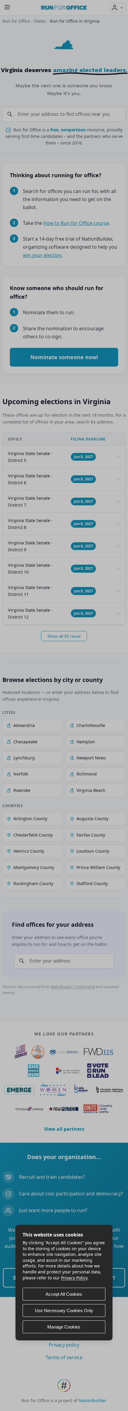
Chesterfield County (33, 835)
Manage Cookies (63, 1326)
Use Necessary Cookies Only (64, 1310)
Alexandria (24, 725)
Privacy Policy (74, 1278)
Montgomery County (33, 867)
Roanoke (21, 790)
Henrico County (28, 851)
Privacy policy (64, 1345)
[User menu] (118, 8)
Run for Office (16, 21)
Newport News (91, 758)
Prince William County (98, 867)
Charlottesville (91, 725)
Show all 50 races (64, 636)
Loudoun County (93, 851)
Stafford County (92, 883)
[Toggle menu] (7, 7)
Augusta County (92, 818)
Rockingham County (33, 883)
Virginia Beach (91, 790)
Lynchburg (24, 758)
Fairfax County (91, 835)
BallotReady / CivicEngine (73, 986)
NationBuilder (93, 1400)
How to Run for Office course (76, 223)
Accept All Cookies (64, 1294)
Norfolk (20, 774)
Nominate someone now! (64, 357)
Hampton (86, 742)
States (40, 21)
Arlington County (30, 818)
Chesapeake (25, 742)
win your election (42, 255)
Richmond (87, 774)
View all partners (64, 1129)
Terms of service (64, 1357)
